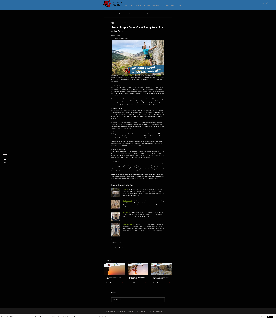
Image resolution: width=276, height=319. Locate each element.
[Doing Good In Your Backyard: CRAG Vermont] (114, 269)
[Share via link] (122, 247)
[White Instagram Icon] (5, 163)
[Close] (274, 317)
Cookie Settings (261, 316)
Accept (269, 316)
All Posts (106, 13)
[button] (268, 3)
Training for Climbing (115, 13)
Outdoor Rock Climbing (116, 242)
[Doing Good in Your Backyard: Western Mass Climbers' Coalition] (161, 269)
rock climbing (115, 239)
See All (170, 260)
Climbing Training (126, 13)
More (162, 13)
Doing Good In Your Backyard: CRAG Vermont (113, 277)
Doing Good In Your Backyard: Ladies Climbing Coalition (137, 278)
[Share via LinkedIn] (119, 247)
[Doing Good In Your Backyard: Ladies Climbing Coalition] (138, 269)
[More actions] (164, 23)
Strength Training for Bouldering (151, 13)
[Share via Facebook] (112, 247)
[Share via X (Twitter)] (115, 247)
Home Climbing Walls (137, 13)
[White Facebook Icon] (5, 156)
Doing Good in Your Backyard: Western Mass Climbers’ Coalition (160, 277)
